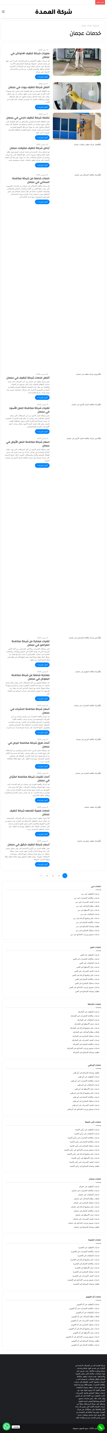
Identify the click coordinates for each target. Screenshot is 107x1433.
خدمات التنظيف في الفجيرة (88, 1247)
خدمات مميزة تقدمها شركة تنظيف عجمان (30, 812)
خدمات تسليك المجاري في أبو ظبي (86, 1101)
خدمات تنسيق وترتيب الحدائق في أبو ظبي (83, 1109)
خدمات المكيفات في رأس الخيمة (86, 1134)
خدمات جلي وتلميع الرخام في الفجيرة (84, 1260)
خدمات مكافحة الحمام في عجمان (86, 1211)
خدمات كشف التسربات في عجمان (86, 1219)
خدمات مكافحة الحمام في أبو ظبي (86, 1097)
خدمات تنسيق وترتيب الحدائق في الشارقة (83, 1048)
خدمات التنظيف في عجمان (89, 1186)
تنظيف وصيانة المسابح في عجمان (86, 1227)
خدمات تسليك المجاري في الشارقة (86, 1036)
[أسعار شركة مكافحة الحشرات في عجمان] (77, 717)
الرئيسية (96, 25)
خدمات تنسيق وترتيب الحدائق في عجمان (83, 1223)
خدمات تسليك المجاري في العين (87, 983)
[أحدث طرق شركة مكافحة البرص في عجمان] (77, 751)
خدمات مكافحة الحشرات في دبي (86, 898)
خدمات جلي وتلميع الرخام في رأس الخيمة (83, 1154)
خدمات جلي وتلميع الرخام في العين (85, 975)
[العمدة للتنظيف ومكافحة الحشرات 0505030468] (53, 11)
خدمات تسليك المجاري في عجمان (86, 1203)
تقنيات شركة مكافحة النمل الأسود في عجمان (29, 410)
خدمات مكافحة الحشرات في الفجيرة (85, 1251)
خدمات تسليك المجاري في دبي (87, 930)
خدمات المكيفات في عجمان (88, 1195)
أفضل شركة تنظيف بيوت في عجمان (29, 87)
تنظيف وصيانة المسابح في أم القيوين (85, 1341)
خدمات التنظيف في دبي (90, 894)
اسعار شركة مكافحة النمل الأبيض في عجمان (28, 443)
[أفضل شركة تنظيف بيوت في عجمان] (77, 95)
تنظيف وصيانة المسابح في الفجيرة (86, 1284)
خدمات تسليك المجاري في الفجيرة (86, 1272)
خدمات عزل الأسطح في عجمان (87, 1215)
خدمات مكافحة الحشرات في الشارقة (85, 1016)
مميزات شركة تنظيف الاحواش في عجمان (30, 55)
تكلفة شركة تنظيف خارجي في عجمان (28, 117)
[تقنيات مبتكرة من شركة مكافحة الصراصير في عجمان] (77, 650)
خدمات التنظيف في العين (89, 955)
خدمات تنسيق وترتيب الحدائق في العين (84, 987)
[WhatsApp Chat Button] (6, 1426)
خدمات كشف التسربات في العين (86, 971)
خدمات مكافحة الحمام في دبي (87, 922)
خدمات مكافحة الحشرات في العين (86, 959)
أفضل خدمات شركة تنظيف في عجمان (28, 377)
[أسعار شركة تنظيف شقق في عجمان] (77, 853)
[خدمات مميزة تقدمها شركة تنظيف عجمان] (77, 819)
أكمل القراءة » (42, 77)
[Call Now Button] (100, 1427)
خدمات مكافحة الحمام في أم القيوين (85, 1345)
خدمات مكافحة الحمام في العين (87, 979)
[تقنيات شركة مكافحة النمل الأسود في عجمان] (77, 416)
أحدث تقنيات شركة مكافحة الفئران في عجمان (29, 778)
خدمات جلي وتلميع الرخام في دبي (86, 918)
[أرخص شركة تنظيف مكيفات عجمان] (77, 156)
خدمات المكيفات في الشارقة (88, 1020)
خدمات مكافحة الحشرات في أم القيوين (84, 1308)
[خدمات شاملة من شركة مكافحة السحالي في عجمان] (77, 271)
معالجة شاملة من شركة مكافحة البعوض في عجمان (30, 677)
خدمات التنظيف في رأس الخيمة (87, 1130)
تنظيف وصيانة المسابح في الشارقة (86, 1052)
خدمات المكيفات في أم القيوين (87, 1312)
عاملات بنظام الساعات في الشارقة (86, 1032)
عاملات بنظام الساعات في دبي (87, 906)
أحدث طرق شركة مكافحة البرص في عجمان (29, 744)
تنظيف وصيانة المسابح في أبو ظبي (86, 1073)
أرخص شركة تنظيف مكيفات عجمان (30, 148)
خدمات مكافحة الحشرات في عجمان (85, 1190)
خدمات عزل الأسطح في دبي (88, 910)
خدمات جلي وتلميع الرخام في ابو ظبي (84, 1093)
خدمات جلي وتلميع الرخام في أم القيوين (84, 1329)
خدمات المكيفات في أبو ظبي (88, 1085)
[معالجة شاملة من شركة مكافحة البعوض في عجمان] (77, 683)
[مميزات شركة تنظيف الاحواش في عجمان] (77, 62)
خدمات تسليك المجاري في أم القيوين (85, 1325)
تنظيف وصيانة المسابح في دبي (87, 926)
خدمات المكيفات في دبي (89, 914)
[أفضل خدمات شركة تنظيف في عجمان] (77, 386)
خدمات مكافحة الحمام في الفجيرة (86, 1264)
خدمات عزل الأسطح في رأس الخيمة (85, 1158)
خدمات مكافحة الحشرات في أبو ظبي (85, 1081)
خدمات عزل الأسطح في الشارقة (86, 1024)
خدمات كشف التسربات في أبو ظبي (85, 1105)
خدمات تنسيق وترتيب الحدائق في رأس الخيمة (81, 1150)
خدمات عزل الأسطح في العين (87, 967)
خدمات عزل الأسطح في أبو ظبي (86, 1089)
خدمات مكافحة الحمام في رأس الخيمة (84, 1142)
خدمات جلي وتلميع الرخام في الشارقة (84, 1028)
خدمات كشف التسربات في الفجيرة (86, 1276)
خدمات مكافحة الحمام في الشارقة (86, 1044)
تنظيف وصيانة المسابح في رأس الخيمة (84, 1166)
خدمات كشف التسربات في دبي (87, 902)
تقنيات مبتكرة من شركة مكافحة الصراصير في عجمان (30, 643)
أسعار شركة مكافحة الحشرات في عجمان (30, 711)
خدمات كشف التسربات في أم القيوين (85, 1320)
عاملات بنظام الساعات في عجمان (86, 1199)
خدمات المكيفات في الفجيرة (88, 1255)
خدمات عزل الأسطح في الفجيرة (87, 1268)
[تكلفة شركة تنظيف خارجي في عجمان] (77, 126)
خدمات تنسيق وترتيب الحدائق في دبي (84, 934)
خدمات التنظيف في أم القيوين (87, 1304)
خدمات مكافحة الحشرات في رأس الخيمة (83, 1138)
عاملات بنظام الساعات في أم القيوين (85, 1316)
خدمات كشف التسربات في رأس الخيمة (84, 1162)
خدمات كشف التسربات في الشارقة (85, 1040)
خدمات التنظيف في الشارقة (88, 1012)
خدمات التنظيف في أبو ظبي (88, 1077)
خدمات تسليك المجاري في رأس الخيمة (84, 1146)
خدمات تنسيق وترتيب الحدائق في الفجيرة (83, 1280)
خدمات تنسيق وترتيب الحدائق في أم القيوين (82, 1337)
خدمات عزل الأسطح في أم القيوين (86, 1333)
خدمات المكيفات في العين (89, 963)
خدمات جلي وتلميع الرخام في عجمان (85, 1207)
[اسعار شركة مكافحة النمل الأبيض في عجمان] (77, 535)
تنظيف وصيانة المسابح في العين (87, 991)
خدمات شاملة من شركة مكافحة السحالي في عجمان (31, 180)
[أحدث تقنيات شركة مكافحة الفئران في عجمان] (77, 785)
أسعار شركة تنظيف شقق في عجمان (29, 844)
